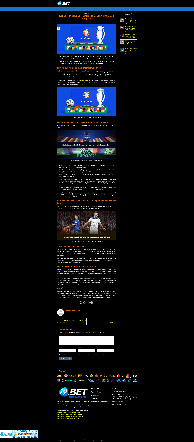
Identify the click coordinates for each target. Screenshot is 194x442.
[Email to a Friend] (86, 302)
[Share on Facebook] (81, 302)
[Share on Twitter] (84, 302)
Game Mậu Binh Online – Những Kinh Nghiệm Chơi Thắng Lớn (130, 21)
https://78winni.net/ (75, 414)
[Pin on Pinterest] (89, 302)
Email (80, 347)
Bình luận (62, 334)
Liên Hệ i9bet (129, 9)
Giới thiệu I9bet (70, 9)
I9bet (62, 9)
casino (104, 9)
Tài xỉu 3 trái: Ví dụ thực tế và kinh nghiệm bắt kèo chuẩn (130, 43)
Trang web (100, 347)
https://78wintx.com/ (63, 418)
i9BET (65, 401)
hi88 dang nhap (61, 412)
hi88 (75, 412)
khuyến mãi (120, 9)
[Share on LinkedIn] (92, 302)
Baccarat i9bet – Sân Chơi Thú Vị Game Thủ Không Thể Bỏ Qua (130, 29)
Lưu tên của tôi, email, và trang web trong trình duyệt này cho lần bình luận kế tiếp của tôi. (85, 354)
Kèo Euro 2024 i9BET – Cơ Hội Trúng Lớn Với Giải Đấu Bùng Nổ (131, 51)
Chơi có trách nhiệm (106, 425)
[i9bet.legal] (64, 3)
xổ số (114, 9)
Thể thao (87, 9)
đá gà (98, 9)
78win (71, 418)
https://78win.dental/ (76, 416)
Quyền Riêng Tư (95, 425)
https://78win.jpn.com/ (63, 416)
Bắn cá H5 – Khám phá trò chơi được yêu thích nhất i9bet (130, 36)
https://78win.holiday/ (63, 414)
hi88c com (70, 412)
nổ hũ (109, 9)
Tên (60, 347)
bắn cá (93, 9)
